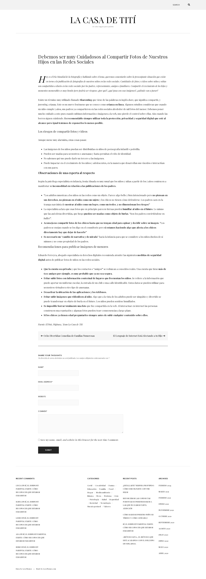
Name (41, 367)
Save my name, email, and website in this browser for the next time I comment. (79, 439)
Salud (104, 499)
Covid (89, 485)
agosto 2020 (164, 528)
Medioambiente (103, 492)
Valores (107, 506)
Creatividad (100, 485)
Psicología (94, 499)
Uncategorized (94, 506)
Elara (18, 569)
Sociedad (94, 503)
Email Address (45, 382)
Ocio (116, 496)
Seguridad (114, 499)
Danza (111, 485)
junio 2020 (163, 541)
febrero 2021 (165, 498)
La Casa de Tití (103, 19)
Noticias (108, 496)
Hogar (90, 492)
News (98, 496)
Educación (92, 489)
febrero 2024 (165, 485)
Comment (42, 411)
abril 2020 (163, 553)
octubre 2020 (165, 516)
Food (111, 489)
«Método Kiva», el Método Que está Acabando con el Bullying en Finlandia (138, 540)
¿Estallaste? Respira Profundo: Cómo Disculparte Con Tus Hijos (138, 488)
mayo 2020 (163, 547)
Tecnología (105, 503)
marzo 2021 (164, 491)
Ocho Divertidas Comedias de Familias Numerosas (69, 335)
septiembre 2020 (166, 522)
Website (42, 396)
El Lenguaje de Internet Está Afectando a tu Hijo (138, 335)
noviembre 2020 (166, 510)
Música (90, 496)
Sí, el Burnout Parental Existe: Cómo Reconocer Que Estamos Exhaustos (31, 537)
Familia (102, 489)
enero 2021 (164, 504)
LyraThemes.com (49, 569)
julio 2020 (163, 535)
